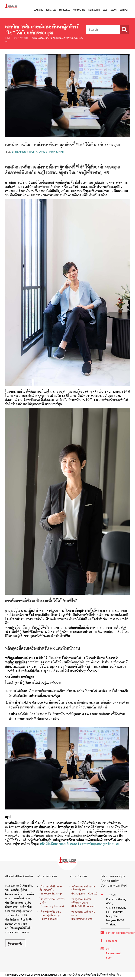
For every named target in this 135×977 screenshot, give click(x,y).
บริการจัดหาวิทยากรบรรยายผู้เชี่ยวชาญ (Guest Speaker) (50, 915)
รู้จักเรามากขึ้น (15, 943)
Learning (38, 9)
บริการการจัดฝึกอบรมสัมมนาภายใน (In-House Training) (51, 890)
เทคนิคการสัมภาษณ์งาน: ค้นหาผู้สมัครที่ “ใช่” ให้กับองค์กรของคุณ (62, 144)
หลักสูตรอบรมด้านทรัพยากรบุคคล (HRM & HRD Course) (83, 902)
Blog (105, 9)
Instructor (94, 9)
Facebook (111, 940)
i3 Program (64, 9)
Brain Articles (21, 38)
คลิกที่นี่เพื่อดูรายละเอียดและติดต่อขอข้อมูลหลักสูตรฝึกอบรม (79, 844)
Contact (124, 9)
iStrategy (51, 9)
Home (7, 38)
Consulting (79, 9)
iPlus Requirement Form (113, 953)
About (114, 9)
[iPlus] (11, 6)
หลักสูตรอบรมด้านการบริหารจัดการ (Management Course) (84, 890)
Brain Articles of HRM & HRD (46, 151)
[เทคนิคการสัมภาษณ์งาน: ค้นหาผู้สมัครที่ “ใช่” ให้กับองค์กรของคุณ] (67, 54)
